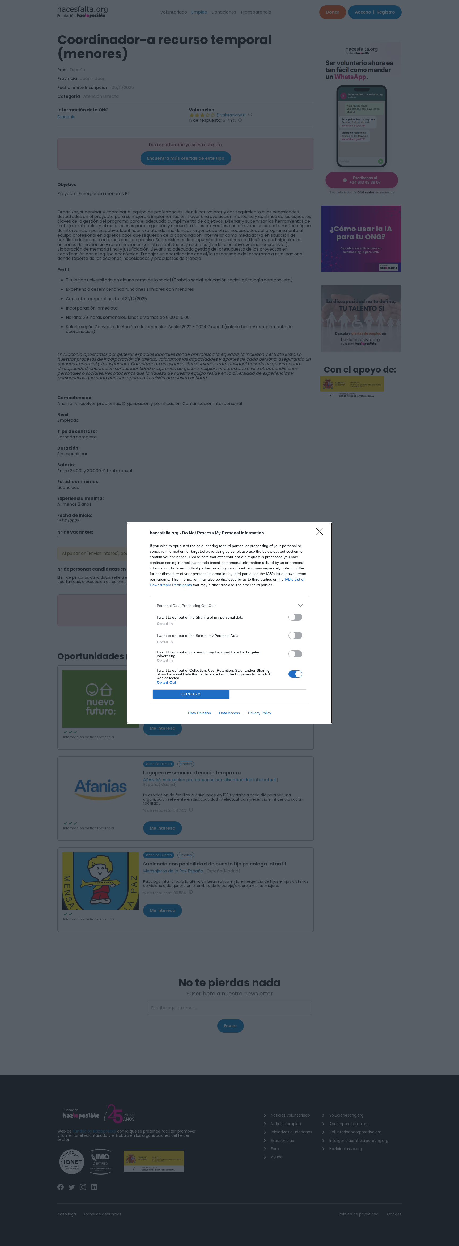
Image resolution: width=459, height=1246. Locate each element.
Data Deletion (199, 713)
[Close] (321, 533)
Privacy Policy (259, 713)
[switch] (295, 617)
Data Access (229, 713)
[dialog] (229, 623)
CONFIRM (191, 694)
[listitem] (229, 605)
